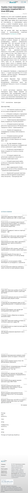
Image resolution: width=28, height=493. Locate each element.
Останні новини (6, 211)
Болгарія (25, 247)
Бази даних (4, 469)
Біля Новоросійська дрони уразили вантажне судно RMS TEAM (11, 381)
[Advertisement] (14, 194)
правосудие (17, 102)
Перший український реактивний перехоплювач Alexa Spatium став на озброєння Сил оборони (11, 387)
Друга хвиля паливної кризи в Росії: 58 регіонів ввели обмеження (12, 361)
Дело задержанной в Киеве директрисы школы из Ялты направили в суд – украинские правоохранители (14, 168)
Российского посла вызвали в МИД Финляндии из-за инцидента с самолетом (13, 261)
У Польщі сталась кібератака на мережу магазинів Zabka (12, 315)
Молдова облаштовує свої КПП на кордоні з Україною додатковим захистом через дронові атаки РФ (13, 401)
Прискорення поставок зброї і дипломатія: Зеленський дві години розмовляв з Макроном (13, 243)
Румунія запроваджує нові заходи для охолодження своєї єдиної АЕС (12, 310)
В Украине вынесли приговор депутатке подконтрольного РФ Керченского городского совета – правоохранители (14, 125)
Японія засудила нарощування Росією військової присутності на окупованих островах (12, 394)
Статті (3, 466)
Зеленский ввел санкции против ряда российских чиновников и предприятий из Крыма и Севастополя (13, 375)
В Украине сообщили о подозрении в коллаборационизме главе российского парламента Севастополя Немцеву (14, 115)
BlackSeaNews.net (15, 473)
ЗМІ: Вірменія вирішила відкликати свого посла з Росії (12, 332)
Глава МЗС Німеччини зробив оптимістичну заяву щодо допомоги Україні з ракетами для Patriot (13, 291)
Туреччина (24, 215)
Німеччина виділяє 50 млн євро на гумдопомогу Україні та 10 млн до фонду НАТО (12, 255)
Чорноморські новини (20, 464)
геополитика (9, 102)
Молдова (25, 398)
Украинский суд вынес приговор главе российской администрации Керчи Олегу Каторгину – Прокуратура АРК (13, 174)
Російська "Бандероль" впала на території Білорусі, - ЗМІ (13, 231)
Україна (25, 13)
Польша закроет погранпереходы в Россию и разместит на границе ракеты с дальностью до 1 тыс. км (13, 368)
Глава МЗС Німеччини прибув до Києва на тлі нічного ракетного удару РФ (13, 321)
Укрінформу (13, 33)
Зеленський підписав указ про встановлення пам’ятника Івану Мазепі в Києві (14, 297)
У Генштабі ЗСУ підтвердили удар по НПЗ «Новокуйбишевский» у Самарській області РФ (13, 304)
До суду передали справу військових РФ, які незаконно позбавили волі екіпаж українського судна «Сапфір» (14, 145)
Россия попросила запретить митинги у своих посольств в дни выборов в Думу (12, 267)
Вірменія (25, 330)
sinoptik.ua (16, 435)
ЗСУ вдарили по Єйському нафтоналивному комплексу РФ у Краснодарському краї (13, 236)
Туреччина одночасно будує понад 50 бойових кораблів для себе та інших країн (13, 217)
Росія (26, 220)
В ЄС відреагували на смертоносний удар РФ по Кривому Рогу (14, 327)
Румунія (25, 308)
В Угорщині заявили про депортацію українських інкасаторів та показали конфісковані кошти (12, 157)
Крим (25, 371)
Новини (3, 464)
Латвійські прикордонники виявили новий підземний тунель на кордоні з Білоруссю (13, 355)
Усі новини (24, 405)
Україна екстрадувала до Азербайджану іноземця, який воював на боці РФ (12, 131)
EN (25, 2)
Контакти (3, 475)
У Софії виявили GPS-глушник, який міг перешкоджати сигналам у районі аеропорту (14, 249)
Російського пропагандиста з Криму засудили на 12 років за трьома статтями (12, 151)
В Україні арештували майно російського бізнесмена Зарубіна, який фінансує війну (12, 163)
